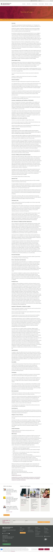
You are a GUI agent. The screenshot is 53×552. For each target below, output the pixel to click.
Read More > (43, 506)
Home (3, 19)
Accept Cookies (47, 549)
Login (39, 0)
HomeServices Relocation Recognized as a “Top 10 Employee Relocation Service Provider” (12, 500)
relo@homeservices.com (16, 431)
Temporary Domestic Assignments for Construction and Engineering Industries (34, 504)
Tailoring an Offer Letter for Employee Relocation (24, 501)
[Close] (52, 549)
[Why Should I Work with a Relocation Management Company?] (45, 493)
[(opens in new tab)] (47, 536)
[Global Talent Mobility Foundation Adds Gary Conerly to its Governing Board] (4, 507)
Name (14, 520)
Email (26, 520)
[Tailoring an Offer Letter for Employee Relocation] (24, 493)
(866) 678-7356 (4, 541)
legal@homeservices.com (16, 475)
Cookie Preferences (7, 544)
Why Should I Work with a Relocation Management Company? (44, 502)
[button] (44, 522)
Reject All (41, 549)
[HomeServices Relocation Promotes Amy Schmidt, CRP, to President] (4, 490)
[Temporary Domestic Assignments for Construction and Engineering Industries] (35, 493)
